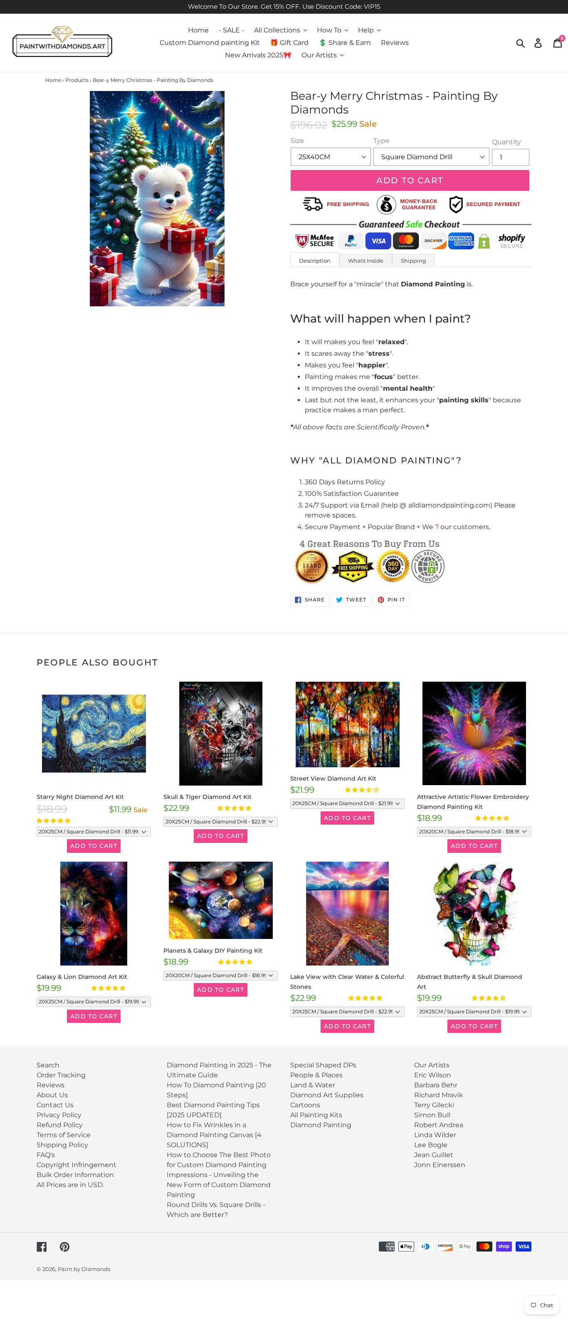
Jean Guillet (433, 1155)
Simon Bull (432, 1115)
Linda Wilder (435, 1135)
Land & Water (312, 1085)
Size (297, 141)
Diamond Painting (320, 1125)
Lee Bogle (430, 1145)
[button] (54, 820)
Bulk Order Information (75, 1175)
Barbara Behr (435, 1085)
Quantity (506, 142)
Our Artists (431, 1065)
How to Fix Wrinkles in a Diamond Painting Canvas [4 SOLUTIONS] (214, 1135)
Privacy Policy (59, 1115)
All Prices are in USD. (70, 1185)
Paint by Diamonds (84, 1269)
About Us (52, 1095)
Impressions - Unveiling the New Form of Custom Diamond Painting (219, 1185)
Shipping (413, 260)
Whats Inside (365, 260)
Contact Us (55, 1105)
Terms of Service (64, 1135)
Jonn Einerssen (439, 1165)
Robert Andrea (438, 1125)
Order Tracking (61, 1075)
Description (315, 260)
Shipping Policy (62, 1145)
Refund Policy (60, 1125)
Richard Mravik (438, 1095)
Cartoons (305, 1105)
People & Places (316, 1075)
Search (48, 1065)
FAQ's (46, 1155)
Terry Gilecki (434, 1105)
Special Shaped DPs (323, 1065)
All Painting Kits (316, 1115)
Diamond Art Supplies (326, 1095)
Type (381, 141)
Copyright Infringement (76, 1165)
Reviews (50, 1085)
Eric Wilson (432, 1075)
